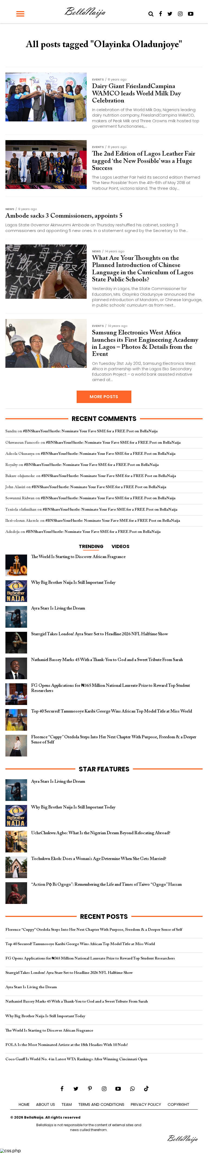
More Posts (104, 397)
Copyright (178, 1104)
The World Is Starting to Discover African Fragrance (49, 1031)
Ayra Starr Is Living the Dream (31, 987)
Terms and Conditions (101, 1104)
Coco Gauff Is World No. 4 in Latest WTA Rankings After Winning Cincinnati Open (76, 1059)
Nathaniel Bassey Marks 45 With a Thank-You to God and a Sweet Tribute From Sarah (76, 1002)
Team (66, 1104)
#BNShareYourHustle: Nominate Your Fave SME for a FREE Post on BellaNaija (90, 431)
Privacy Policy (146, 1104)
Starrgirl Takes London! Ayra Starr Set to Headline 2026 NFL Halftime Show (69, 973)
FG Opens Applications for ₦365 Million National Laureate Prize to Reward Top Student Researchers (90, 958)
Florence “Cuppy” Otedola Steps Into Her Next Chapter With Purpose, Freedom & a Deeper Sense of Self (93, 930)
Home (24, 1104)
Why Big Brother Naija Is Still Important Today (45, 1016)
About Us (45, 1104)
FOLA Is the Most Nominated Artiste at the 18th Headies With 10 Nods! (66, 1045)
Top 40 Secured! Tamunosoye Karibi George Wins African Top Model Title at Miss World (80, 944)
